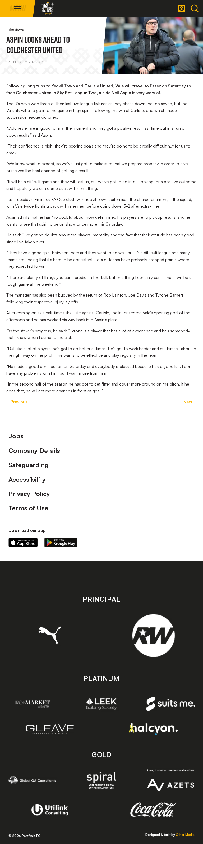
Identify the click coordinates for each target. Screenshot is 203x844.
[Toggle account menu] (181, 8)
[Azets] (170, 780)
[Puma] (49, 635)
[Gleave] (49, 729)
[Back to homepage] (47, 8)
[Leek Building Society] (101, 704)
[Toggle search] (194, 8)
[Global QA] (32, 780)
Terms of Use (28, 508)
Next (187, 401)
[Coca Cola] (153, 810)
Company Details (34, 450)
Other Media (185, 835)
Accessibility (27, 479)
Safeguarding (28, 465)
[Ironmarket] (32, 704)
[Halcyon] (153, 729)
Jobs (16, 436)
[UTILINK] (49, 809)
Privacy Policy (29, 494)
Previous (19, 401)
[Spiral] (101, 780)
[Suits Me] (170, 704)
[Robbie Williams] (153, 635)
